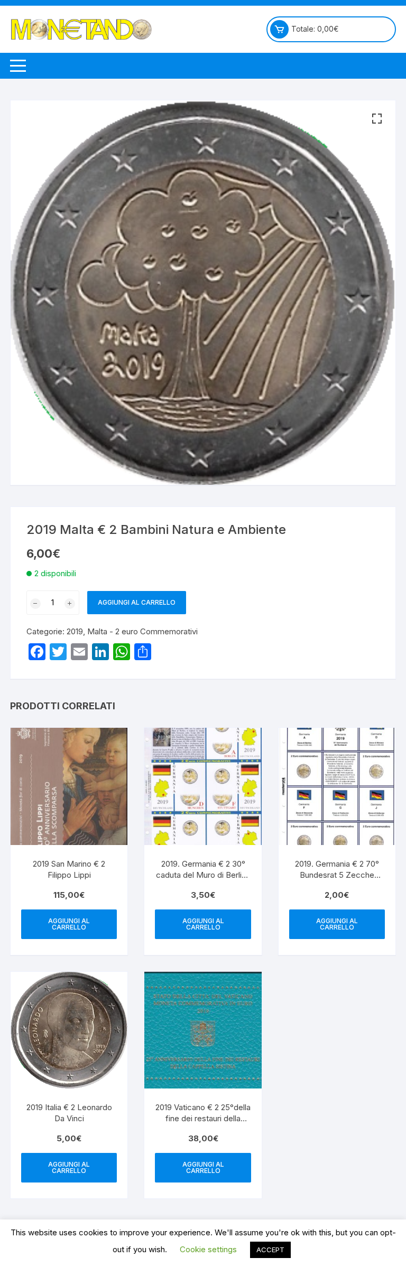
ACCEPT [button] (270, 1249)
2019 (75, 631)
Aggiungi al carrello (137, 602)
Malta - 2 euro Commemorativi (142, 631)
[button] (377, 119)
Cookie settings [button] (208, 1249)
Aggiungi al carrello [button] (69, 924)
